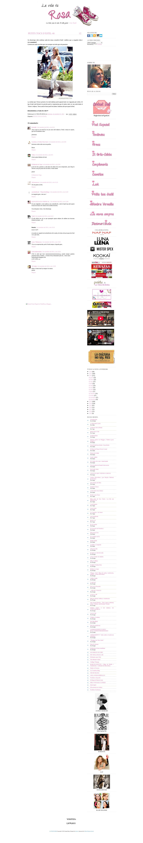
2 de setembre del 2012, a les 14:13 (44, 216)
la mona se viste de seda (96, 553)
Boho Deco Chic (94, 431)
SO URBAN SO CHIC (96, 652)
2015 (90, 405)
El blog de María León (96, 680)
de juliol (91, 389)
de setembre (92, 393)
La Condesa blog (95, 670)
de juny (91, 387)
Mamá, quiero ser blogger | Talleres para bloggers (102, 440)
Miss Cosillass (94, 561)
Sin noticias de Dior (95, 482)
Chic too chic (93, 548)
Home (35, 1)
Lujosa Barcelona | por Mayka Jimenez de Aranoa (102, 478)
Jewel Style (93, 508)
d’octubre (91, 395)
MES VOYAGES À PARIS (98, 682)
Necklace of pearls (95, 677)
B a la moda (93, 524)
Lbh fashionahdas (37, 251)
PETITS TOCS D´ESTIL (40, 116)
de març (91, 381)
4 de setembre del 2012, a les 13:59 (46, 266)
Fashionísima (94, 435)
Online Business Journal (89, 831)
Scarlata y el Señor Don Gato (40, 142)
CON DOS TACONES (96, 491)
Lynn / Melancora (37, 242)
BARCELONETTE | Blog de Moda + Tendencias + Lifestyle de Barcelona (102, 665)
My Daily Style (94, 469)
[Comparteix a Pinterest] (76, 114)
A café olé (93, 582)
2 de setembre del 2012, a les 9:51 (44, 155)
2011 (90, 373)
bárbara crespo (94, 569)
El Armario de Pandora (96, 528)
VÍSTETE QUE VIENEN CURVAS (100, 473)
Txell (33, 216)
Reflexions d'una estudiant (97, 648)
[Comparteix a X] (72, 114)
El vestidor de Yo (95, 536)
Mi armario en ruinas (96, 687)
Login (54, 1)
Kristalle (34, 127)
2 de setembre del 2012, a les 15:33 (45, 227)
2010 (90, 371)
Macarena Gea (94, 532)
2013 (90, 401)
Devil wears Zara (95, 495)
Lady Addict (93, 457)
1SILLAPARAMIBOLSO (97, 675)
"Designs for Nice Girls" (97, 640)
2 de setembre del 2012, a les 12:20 (59, 192)
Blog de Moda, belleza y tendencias (100, 598)
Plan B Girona (94, 644)
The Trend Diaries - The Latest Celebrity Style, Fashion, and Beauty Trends (102, 603)
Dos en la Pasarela (95, 586)
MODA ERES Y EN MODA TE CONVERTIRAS (102, 608)
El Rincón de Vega (37, 164)
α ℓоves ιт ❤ (93, 594)
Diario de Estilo (94, 453)
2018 (90, 411)
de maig (91, 385)
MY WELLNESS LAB (96, 654)
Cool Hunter (93, 504)
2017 (90, 409)
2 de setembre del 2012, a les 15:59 (51, 242)
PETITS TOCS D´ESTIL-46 (41, 33)
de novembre (92, 397)
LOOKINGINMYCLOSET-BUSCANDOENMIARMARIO (99, 630)
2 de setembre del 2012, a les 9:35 (46, 127)
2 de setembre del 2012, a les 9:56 (51, 164)
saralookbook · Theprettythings (40, 192)
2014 (90, 403)
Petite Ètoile (93, 540)
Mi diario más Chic (95, 657)
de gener (91, 377)
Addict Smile (93, 578)
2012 (90, 375)
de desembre (92, 399)
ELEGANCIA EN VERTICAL (40, 201)
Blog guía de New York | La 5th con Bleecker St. (102, 499)
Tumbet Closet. (94, 487)
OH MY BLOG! (94, 673)
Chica (33, 155)
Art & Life (93, 613)
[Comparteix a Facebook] (74, 114)
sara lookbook (94, 516)
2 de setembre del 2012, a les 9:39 (57, 142)
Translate (99, 44)
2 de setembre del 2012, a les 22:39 (51, 251)
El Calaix (34, 266)
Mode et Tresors (94, 668)
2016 (90, 407)
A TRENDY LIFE (95, 423)
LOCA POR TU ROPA (96, 557)
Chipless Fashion (95, 617)
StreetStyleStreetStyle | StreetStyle (99, 445)
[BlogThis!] (71, 114)
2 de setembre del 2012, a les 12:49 (59, 201)
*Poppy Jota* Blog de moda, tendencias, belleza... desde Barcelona (102, 573)
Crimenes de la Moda (96, 427)
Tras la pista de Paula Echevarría (99, 465)
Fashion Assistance (95, 689)
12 (80, 33)
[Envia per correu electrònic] (69, 114)
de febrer (91, 379)
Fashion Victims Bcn (96, 565)
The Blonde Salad (95, 659)
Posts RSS (40, 1)
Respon (34, 137)
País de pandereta (95, 625)
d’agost (91, 391)
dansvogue (93, 685)
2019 (90, 413)
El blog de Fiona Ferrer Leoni (98, 449)
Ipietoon (77, 831)
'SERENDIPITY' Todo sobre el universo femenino (102, 635)
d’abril (91, 383)
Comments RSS (48, 1)
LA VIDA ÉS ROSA (53, 831)
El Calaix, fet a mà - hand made (99, 461)
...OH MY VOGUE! (95, 590)
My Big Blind (94, 621)
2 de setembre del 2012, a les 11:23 (49, 182)
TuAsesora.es (35, 182)
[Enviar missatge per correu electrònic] (67, 114)
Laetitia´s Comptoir (95, 544)
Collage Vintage (94, 662)
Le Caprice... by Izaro (96, 512)
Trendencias (93, 419)
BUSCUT (93, 520)
